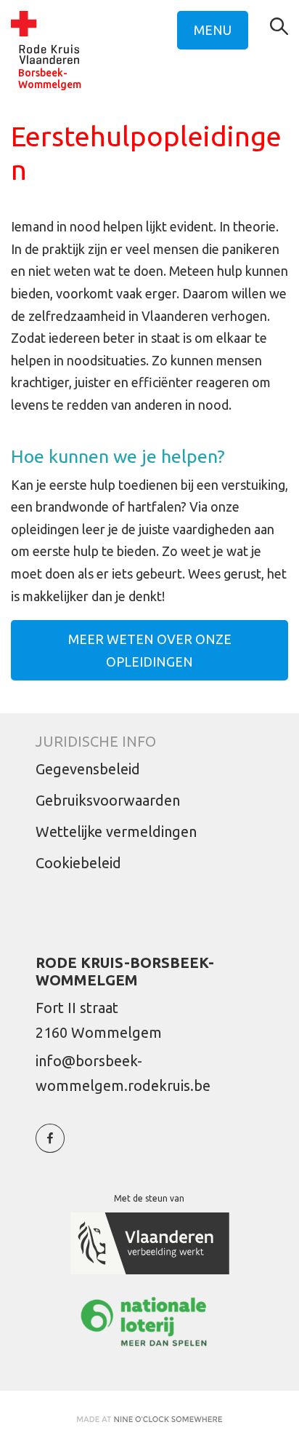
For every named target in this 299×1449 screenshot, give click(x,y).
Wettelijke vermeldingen (116, 831)
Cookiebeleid (78, 862)
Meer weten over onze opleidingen (150, 650)
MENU (213, 30)
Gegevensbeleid (88, 769)
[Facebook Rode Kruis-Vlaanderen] (50, 1146)
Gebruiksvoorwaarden (108, 800)
